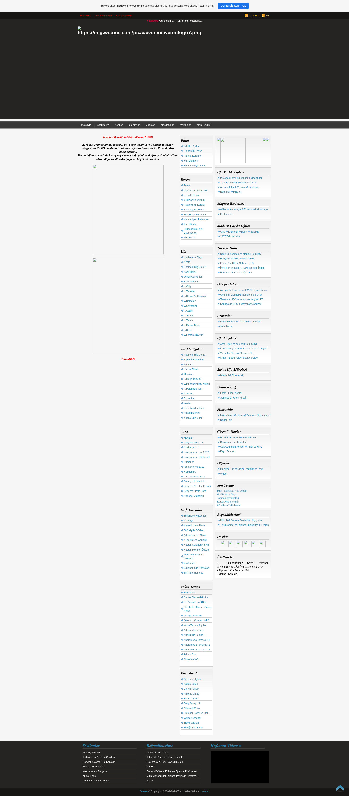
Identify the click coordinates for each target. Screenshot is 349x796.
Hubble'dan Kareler (194, 204)
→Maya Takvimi (192, 379)
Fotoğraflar (134, 125)
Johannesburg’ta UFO (251, 299)
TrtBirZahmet (227, 525)
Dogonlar (189, 398)
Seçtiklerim (103, 125)
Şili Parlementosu (193, 572)
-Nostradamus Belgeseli (197, 457)
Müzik (223, 469)
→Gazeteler (190, 305)
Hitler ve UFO (254, 446)
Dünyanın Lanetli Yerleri (233, 442)
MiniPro (151, 766)
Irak (257, 209)
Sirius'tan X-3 (191, 659)
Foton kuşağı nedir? (231, 393)
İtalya (265, 209)
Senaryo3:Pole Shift (195, 491)
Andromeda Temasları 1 (197, 639)
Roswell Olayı (191, 281)
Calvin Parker (191, 688)
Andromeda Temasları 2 (197, 644)
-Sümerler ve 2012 (194, 466)
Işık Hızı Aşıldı (191, 146)
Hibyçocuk (256, 520)
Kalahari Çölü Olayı (246, 344)
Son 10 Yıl (189, 237)
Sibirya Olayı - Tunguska (255, 348)
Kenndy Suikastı (91, 752)
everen (205, 791)
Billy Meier (189, 592)
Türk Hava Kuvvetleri (195, 214)
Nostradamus (191, 447)
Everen (265, 525)
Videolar (150, 125)
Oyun (260, 469)
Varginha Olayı (228, 353)
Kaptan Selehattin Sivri (196, 544)
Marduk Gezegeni (230, 437)
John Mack (226, 326)
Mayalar (188, 374)
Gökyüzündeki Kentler (232, 446)
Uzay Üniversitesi (229, 254)
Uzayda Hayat (191, 195)
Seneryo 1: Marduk (194, 481)
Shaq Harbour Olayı (231, 357)
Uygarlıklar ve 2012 (194, 476)
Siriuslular (242, 178)
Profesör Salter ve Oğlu (196, 713)
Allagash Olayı (192, 708)
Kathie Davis (191, 684)
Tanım (187, 185)
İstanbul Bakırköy (251, 254)
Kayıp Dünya (227, 451)
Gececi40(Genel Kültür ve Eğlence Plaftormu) (172, 771)
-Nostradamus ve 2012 (196, 452)
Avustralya (235, 209)
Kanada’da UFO (229, 304)
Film (232, 469)
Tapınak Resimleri (194, 359)
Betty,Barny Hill (192, 703)
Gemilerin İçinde (193, 679)
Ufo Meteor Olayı (193, 257)
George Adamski (193, 615)
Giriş (222, 231)
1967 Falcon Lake (230, 236)
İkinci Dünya (190, 224)
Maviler (237, 191)
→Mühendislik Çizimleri (197, 384)
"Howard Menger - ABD (196, 620)
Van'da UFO (248, 258)
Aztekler (188, 393)
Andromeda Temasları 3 (197, 649)
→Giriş (187, 286)
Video (223, 473)
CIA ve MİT (190, 563)
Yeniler (119, 125)
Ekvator (248, 209)
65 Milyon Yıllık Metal (228, 503)
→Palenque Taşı (193, 388)
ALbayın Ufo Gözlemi (195, 540)
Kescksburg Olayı (229, 348)
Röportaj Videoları (194, 496)
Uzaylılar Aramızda (251, 304)
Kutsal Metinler (192, 413)
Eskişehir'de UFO (229, 258)
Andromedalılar (248, 182)
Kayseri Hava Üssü (194, 525)
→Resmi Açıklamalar (195, 296)
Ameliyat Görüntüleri (258, 415)
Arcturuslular (227, 187)
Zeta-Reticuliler (228, 182)
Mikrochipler (227, 415)
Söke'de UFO (246, 263)
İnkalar (187, 403)
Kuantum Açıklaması (195, 165)
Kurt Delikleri (191, 160)
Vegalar (241, 187)
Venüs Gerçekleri (193, 276)
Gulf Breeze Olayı (226, 492)
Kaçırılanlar (190, 272)
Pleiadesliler (227, 178)
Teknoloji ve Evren (194, 209)
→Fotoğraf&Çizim (193, 335)
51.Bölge (189, 315)
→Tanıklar (189, 291)
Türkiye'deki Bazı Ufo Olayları (99, 757)
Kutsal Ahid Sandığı (228, 499)
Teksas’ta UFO (228, 299)
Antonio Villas (191, 693)
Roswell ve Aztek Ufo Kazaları (99, 762)
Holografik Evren (193, 151)
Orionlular (256, 178)
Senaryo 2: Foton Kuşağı (197, 486)
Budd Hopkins (228, 321)
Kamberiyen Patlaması (196, 219)
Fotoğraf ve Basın (193, 727)
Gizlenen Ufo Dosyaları (196, 568)
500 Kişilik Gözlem (194, 530)
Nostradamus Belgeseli (95, 771)
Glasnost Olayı (247, 353)
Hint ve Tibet (191, 369)
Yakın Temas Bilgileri (195, 625)
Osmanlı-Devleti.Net (158, 752)
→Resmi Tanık (192, 325)
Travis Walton (191, 722)
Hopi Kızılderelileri (194, 408)
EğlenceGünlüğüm (247, 525)
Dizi (239, 469)
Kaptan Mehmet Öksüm (196, 549)
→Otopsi (188, 310)
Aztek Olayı (226, 344)
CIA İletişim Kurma (257, 290)
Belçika (254, 231)
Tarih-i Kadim (203, 125)
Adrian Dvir (190, 654)
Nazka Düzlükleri (193, 417)
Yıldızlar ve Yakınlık (194, 200)
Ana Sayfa (86, 125)
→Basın (188, 330)
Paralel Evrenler (193, 155)
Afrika (223, 209)
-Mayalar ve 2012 (193, 442)
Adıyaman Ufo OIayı (195, 535)
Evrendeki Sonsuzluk (195, 190)
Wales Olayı (251, 357)
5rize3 (150, 780)
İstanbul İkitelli (256, 267)
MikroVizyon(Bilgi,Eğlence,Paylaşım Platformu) (172, 776)
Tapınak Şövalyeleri (228, 496)
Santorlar (254, 187)
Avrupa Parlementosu (232, 290)
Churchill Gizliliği (229, 294)
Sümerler (189, 364)
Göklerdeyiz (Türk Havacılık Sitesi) (165, 762)
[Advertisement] (174, 91)
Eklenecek (237, 375)
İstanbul (224, 375)
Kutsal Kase (249, 437)
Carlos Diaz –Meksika (196, 597)
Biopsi (240, 415)
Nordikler (225, 191)
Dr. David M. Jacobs (250, 321)
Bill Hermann (191, 698)
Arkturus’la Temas (193, 630)
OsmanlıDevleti (239, 520)
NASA (187, 262)
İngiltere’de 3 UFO (252, 294)
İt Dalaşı (188, 520)
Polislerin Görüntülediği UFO (236, 272)
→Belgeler (190, 301)
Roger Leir (226, 420)
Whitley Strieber (192, 718)
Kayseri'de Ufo (228, 263)
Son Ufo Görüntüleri (93, 766)
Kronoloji (233, 231)
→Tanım (188, 320)
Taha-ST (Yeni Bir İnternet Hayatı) (165, 757)
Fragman (249, 469)
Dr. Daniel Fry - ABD (195, 602)
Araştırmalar (167, 125)
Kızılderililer (190, 471)
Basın (244, 231)
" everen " (145, 791)
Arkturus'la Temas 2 (194, 635)
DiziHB (224, 520)
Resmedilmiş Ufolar (194, 267)
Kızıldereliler (227, 214)
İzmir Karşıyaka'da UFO (233, 267)
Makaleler (185, 125)
